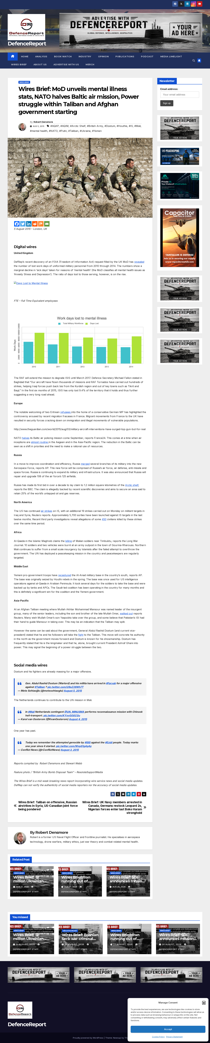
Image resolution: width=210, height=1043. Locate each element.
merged (85, 463)
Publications (124, 56)
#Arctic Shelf (77, 126)
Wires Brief (19, 64)
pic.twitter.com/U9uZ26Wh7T (65, 687)
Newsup (117, 1038)
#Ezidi (108, 742)
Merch (90, 64)
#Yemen (97, 130)
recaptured (64, 575)
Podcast (147, 56)
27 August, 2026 (123, 944)
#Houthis (122, 126)
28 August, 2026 (75, 944)
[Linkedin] (29, 224)
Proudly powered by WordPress (88, 1038)
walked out (126, 613)
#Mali (137, 126)
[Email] (47, 224)
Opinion (103, 56)
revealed (139, 261)
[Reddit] (35, 224)
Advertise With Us (66, 64)
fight (80, 634)
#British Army (95, 126)
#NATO (53, 130)
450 (104, 519)
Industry (85, 56)
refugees (65, 412)
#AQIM (64, 126)
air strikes (46, 510)
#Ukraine (85, 130)
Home (24, 56)
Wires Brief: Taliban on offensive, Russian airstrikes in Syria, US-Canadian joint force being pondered (48, 805)
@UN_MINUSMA (74, 711)
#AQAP (54, 126)
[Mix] (41, 224)
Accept (168, 1029)
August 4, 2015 (78, 719)
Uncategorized (70, 931)
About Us (40, 64)
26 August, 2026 (172, 944)
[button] (203, 1002)
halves (25, 437)
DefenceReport (27, 43)
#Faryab (111, 683)
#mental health (38, 130)
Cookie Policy (158, 1037)
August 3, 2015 (70, 749)
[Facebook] (17, 224)
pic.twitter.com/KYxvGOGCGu (61, 715)
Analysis (41, 56)
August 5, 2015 (73, 690)
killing (68, 541)
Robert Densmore (43, 122)
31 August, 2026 (26, 944)
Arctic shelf (131, 485)
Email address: (169, 89)
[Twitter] (23, 224)
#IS (131, 126)
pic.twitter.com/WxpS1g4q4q (73, 746)
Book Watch (63, 56)
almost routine (40, 442)
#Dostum (110, 126)
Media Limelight (171, 56)
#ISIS (87, 742)
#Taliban (73, 130)
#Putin (63, 130)
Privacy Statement (174, 1037)
